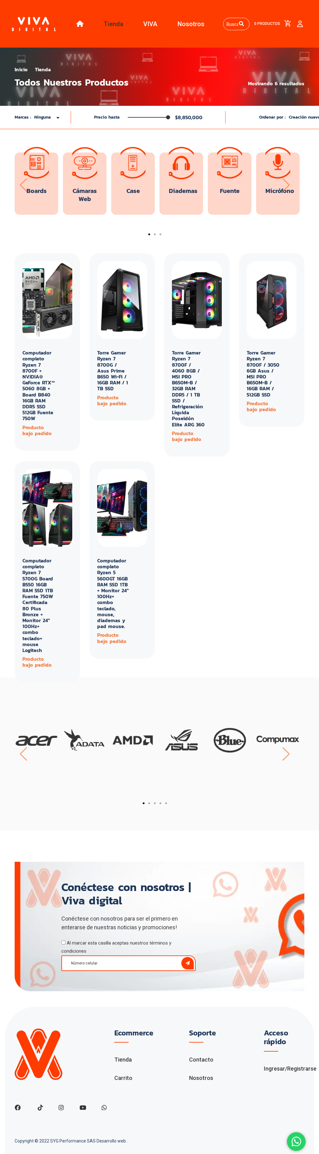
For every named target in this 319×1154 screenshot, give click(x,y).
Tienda (113, 24)
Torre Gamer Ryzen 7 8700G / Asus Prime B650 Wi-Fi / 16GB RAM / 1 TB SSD (112, 370)
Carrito (123, 1078)
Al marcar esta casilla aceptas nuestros (116, 947)
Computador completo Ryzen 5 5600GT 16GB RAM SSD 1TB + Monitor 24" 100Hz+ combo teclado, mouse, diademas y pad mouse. (113, 593)
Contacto (201, 1059)
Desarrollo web (112, 1140)
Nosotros (191, 24)
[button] (149, 234)
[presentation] (23, 185)
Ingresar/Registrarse (290, 1068)
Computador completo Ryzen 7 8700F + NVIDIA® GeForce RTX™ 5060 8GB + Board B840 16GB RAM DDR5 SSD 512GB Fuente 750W (38, 385)
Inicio (21, 69)
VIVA (150, 24)
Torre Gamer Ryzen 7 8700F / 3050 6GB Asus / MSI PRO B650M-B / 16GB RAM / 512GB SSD (263, 373)
